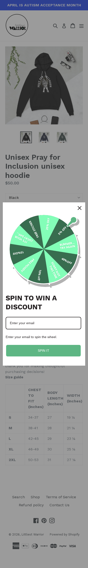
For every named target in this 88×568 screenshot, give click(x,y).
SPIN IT (43, 350)
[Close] (79, 208)
